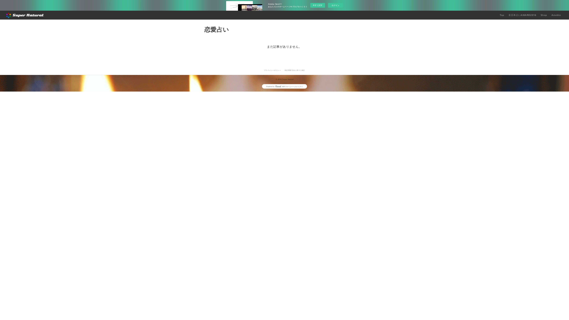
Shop (544, 15)
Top (502, 15)
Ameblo (556, 15)
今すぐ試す (317, 5)
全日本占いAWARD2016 (522, 15)
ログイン (335, 5)
